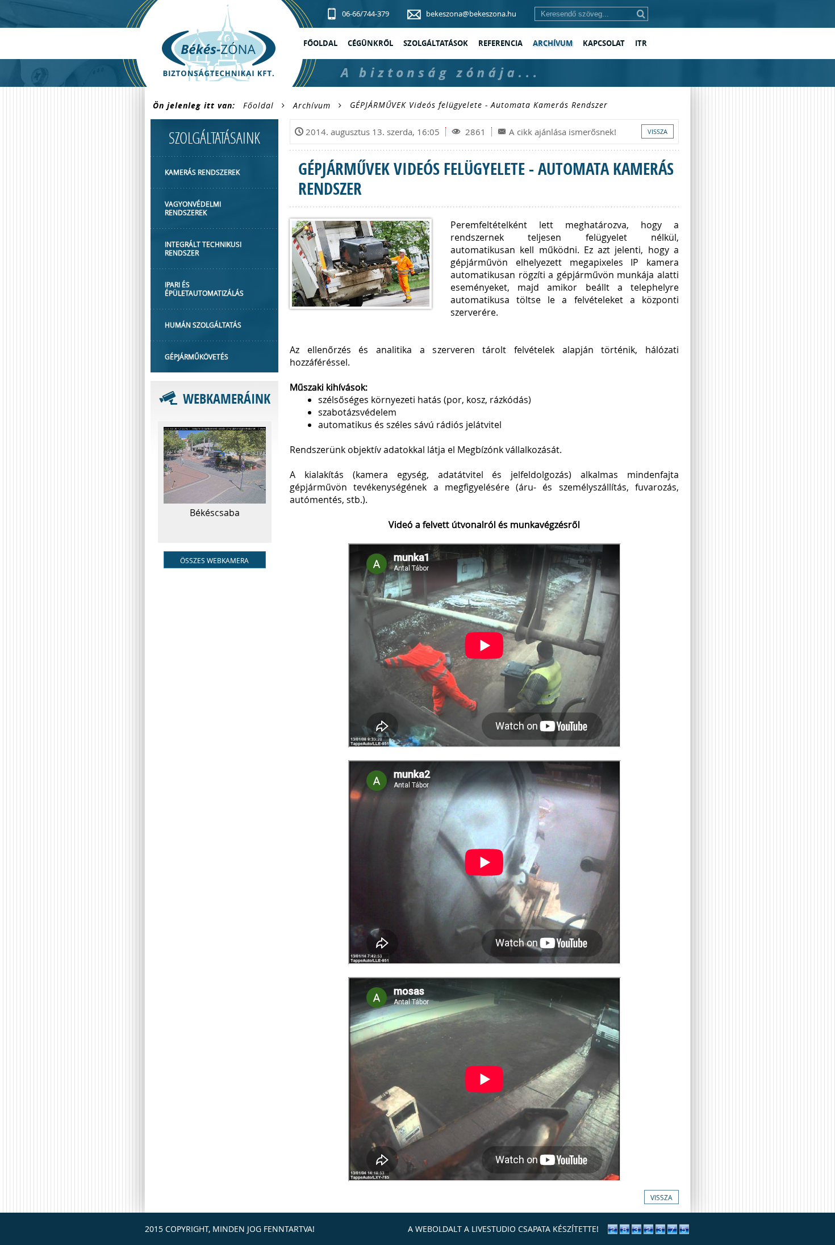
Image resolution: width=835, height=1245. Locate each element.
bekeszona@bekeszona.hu (471, 14)
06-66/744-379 (365, 14)
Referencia (500, 43)
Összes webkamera (214, 560)
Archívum (553, 43)
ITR (641, 43)
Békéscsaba (215, 512)
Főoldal (320, 43)
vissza (657, 131)
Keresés (641, 14)
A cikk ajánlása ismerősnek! (562, 131)
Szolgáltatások (435, 43)
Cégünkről (370, 43)
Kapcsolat (604, 43)
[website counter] (648, 1231)
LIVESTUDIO (493, 1228)
